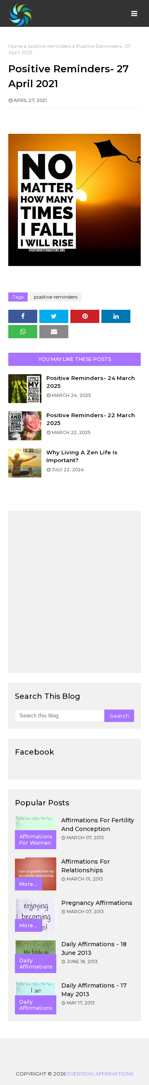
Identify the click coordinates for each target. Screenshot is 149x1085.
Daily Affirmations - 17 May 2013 (94, 990)
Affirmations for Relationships (85, 866)
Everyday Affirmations (100, 1074)
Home (15, 46)
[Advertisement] (74, 592)
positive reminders (49, 46)
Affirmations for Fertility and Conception (97, 825)
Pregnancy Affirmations (96, 903)
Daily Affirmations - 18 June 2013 (94, 948)
